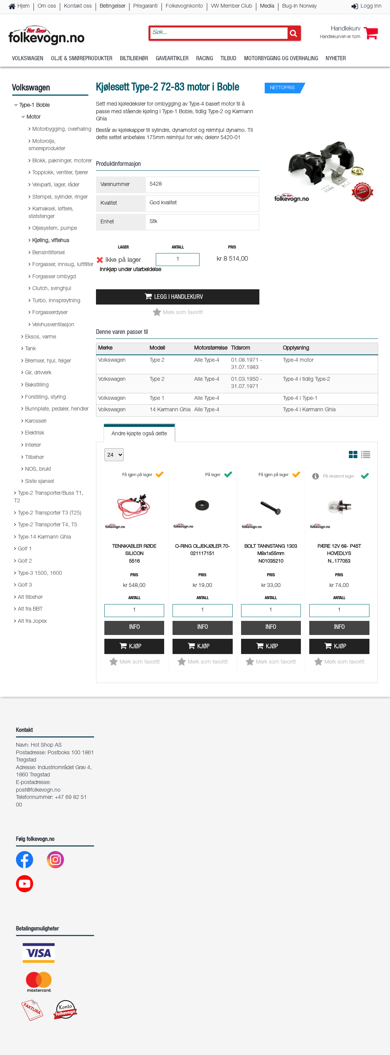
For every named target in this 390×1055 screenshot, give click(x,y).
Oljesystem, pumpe (54, 228)
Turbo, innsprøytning (56, 301)
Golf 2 (25, 561)
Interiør (33, 445)
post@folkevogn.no (38, 790)
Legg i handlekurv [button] (178, 297)
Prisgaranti (145, 6)
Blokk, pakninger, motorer (62, 161)
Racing (204, 59)
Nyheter (336, 59)
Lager (123, 247)
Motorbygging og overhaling (281, 59)
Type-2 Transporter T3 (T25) (49, 513)
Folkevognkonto (184, 6)
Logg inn (371, 6)
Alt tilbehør (30, 597)
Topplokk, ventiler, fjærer (60, 173)
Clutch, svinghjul (51, 289)
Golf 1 (25, 549)
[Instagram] (61, 861)
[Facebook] (30, 861)
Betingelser (112, 6)
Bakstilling (37, 385)
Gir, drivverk (38, 373)
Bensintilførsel (48, 253)
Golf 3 (25, 585)
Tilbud (229, 59)
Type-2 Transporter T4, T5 (47, 525)
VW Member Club (231, 6)
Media (267, 6)
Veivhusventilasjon (53, 325)
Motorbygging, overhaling (61, 129)
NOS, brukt (38, 469)
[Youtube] (30, 885)
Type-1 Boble (34, 105)
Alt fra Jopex (32, 621)
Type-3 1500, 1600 (40, 573)
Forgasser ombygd (54, 277)
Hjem (24, 6)
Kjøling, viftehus (50, 241)
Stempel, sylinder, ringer (60, 197)
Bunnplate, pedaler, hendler (56, 409)
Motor (33, 117)
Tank (30, 349)
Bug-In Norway (299, 6)
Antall (178, 247)
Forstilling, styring (45, 397)
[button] (349, 33)
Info (134, 627)
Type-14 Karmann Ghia (44, 537)
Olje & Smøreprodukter (81, 59)
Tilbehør (34, 457)
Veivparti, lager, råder (55, 185)
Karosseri (35, 421)
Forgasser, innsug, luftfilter (62, 265)
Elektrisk (34, 433)
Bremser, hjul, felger (48, 361)
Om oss (47, 6)
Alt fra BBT (30, 609)
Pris (232, 247)
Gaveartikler (172, 59)
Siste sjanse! (39, 481)
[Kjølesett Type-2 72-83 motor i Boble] (325, 211)
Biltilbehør (134, 59)
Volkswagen (27, 59)
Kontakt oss (78, 6)
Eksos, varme (40, 337)
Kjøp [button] (135, 647)
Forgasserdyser (49, 313)
